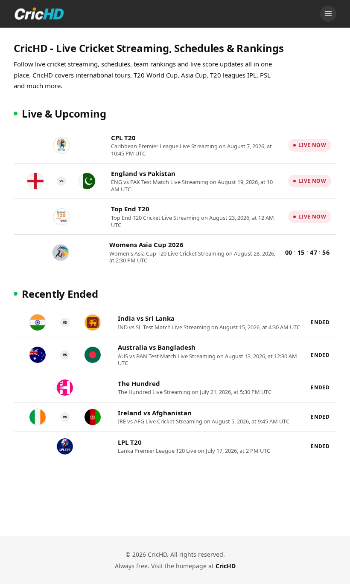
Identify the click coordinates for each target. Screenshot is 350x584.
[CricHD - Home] (39, 13)
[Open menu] (328, 14)
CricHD (226, 566)
